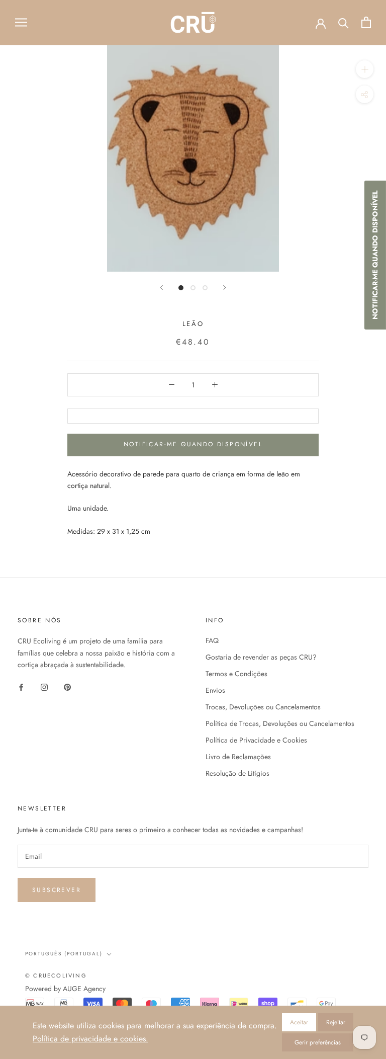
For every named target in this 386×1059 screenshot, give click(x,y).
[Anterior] (161, 287)
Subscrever (56, 889)
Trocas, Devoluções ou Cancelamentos (263, 707)
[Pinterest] (67, 686)
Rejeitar (335, 1022)
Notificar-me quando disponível (193, 444)
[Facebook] (21, 686)
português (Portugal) (64, 953)
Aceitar (299, 1022)
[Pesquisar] (343, 22)
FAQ (212, 640)
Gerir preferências (318, 1042)
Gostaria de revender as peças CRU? (261, 657)
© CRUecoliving (56, 975)
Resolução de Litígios (237, 773)
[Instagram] (44, 686)
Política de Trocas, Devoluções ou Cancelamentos (280, 723)
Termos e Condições (236, 674)
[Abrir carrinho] (366, 22)
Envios (215, 690)
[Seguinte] (224, 287)
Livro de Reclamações (238, 757)
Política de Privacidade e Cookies (256, 740)
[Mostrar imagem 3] (205, 287)
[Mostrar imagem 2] (193, 287)
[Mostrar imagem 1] (180, 287)
